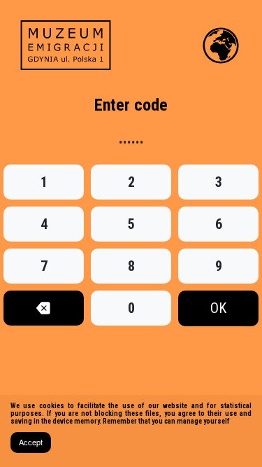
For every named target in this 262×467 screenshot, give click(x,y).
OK (218, 308)
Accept (31, 441)
